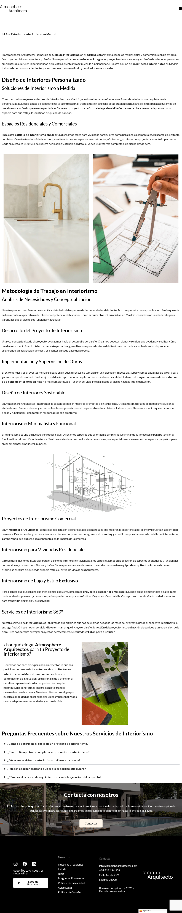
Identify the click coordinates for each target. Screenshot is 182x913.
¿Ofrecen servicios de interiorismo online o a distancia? (43, 760)
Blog (61, 873)
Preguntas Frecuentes (71, 878)
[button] (91, 744)
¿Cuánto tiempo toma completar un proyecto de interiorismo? (48, 752)
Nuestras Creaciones (70, 864)
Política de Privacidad (71, 883)
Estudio (62, 869)
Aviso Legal (65, 887)
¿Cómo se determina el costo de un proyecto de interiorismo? (48, 743)
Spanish (146, 910)
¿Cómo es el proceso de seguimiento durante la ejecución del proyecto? (54, 777)
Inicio (5, 34)
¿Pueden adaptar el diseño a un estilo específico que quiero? (46, 768)
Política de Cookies (70, 892)
